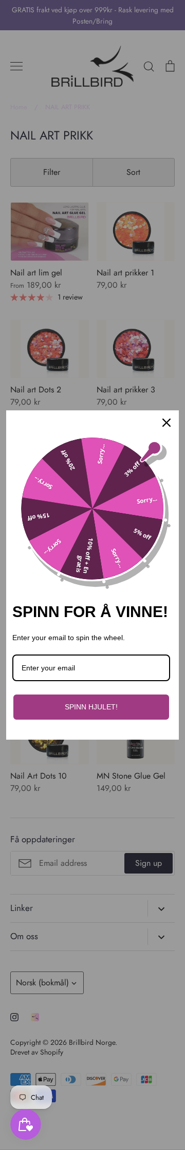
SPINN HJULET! (91, 707)
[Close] (166, 422)
